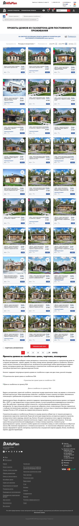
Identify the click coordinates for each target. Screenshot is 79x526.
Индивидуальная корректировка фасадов (11, 496)
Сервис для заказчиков (9, 482)
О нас (24, 484)
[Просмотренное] (44, 10)
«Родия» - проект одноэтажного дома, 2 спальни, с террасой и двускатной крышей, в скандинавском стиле (37, 276)
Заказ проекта (6, 500)
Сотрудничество (27, 493)
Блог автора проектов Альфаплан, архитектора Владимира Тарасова (32, 467)
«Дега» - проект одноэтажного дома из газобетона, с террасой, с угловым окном (62, 99)
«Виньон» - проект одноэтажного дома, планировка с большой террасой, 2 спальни (61, 68)
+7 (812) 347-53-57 (69, 455)
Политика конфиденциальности (31, 500)
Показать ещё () (39, 346)
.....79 (48, 352)
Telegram (66, 465)
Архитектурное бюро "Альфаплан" (8, 447)
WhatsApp (66, 462)
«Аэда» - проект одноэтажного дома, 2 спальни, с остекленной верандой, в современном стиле (37, 189)
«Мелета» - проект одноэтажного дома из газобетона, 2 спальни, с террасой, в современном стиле (36, 306)
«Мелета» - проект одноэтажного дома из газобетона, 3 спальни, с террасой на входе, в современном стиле (62, 219)
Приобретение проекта (28, 10)
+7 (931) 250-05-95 (69, 452)
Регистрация (8, 460)
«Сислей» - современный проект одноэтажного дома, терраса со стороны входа (61, 128)
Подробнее (11, 60)
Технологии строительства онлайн (32, 471)
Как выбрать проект (8, 479)
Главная (5, 464)
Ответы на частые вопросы (10, 476)
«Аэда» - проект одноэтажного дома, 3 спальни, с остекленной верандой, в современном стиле (37, 157)
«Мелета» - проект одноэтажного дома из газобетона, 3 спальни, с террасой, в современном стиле (11, 247)
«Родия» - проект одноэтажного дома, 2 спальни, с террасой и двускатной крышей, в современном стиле (37, 335)
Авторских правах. (39, 512)
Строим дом (26, 464)
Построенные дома (28, 478)
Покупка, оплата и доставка (10, 470)
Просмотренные (7, 503)
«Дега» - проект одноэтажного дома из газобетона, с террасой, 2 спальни (37, 98)
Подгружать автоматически (14, 348)
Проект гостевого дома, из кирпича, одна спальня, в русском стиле (12, 67)
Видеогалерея (27, 481)
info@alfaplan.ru (67, 2)
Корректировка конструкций (10, 485)
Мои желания (6, 506)
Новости (25, 490)
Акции (25, 503)
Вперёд (54, 352)
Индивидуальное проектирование (12, 492)
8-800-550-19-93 (56, 2)
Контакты (25, 487)
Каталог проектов (13, 10)
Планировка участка (8, 489)
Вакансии (25, 496)
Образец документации (9, 473)
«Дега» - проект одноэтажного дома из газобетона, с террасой (12, 218)
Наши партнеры (27, 475)
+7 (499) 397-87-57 (69, 458)
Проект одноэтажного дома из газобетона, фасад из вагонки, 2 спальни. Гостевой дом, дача (11, 276)
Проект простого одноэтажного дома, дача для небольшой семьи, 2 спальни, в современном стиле (12, 189)
